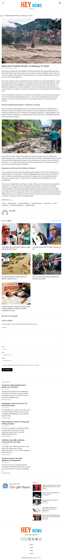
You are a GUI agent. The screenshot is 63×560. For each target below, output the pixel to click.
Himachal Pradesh (12, 203)
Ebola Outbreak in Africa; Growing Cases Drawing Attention (16, 423)
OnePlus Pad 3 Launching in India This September (50, 493)
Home (2, 16)
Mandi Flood (5, 205)
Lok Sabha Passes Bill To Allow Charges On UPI (46, 248)
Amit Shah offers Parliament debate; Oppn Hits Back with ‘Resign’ (16, 248)
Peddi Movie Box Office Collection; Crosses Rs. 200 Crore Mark (13, 441)
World (31, 553)
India (31, 547)
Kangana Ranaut (47, 203)
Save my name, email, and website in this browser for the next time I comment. (21, 365)
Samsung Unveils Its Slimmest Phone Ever (50, 500)
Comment (4, 327)
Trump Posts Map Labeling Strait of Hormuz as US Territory (14, 386)
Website (3, 358)
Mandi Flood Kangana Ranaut (17, 205)
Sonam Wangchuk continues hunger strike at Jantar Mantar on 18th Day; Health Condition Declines (16, 308)
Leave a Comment (6, 399)
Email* (3, 352)
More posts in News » (56, 220)
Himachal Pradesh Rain (37, 203)
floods (4, 203)
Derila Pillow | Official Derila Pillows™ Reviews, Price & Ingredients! (49, 509)
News (10, 200)
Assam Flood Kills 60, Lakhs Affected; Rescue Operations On (14, 278)
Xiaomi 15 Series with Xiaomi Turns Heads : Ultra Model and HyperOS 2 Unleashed (51, 516)
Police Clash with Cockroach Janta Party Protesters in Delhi (45, 278)
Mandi (55, 203)
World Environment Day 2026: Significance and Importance (12, 459)
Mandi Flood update (30, 205)
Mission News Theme (26, 557)
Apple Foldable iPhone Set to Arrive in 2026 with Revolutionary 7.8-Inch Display (51, 486)
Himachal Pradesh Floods (23, 203)
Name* (3, 346)
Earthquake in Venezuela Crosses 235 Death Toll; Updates (14, 404)
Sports (31, 544)
